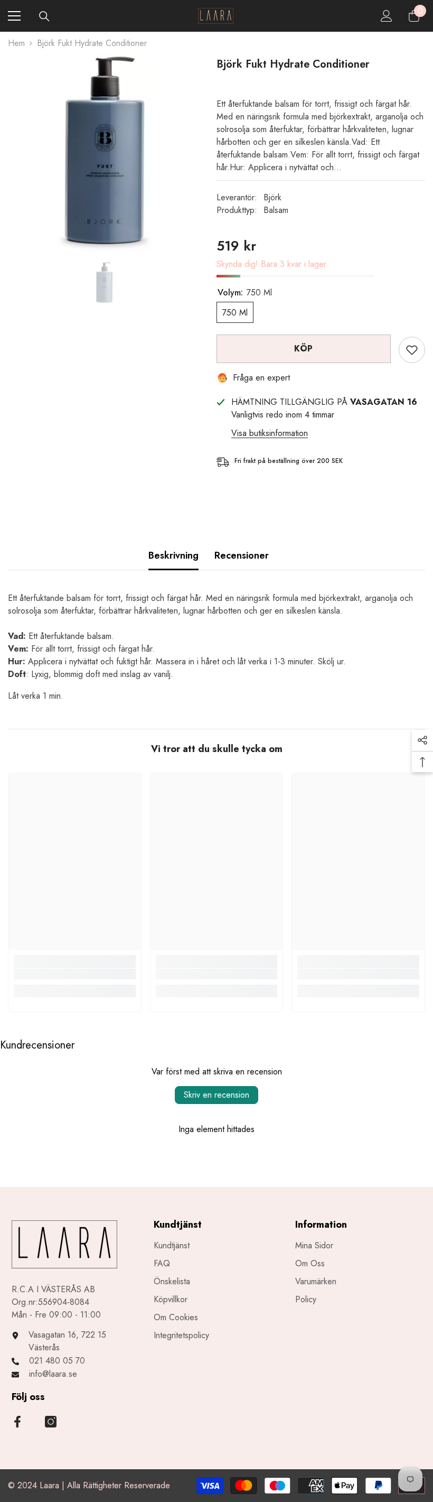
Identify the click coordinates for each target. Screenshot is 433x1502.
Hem (16, 43)
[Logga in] (386, 16)
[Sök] (44, 16)
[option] (104, 154)
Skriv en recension (216, 1095)
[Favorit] (412, 350)
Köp (303, 348)
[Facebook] (17, 1421)
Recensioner (241, 555)
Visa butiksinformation (269, 433)
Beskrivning (173, 555)
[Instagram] (50, 1421)
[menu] (14, 16)
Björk (272, 197)
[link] (75, 974)
